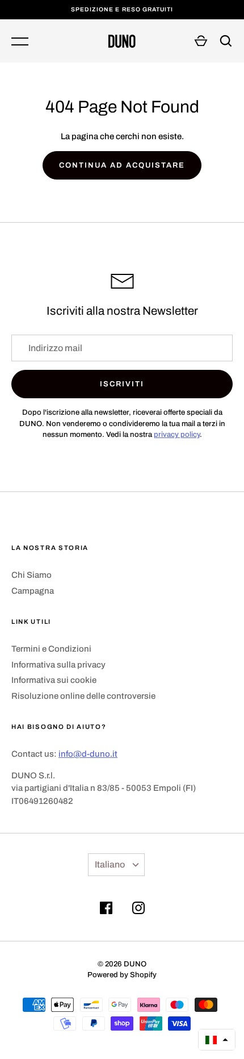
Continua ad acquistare (121, 165)
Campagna (32, 590)
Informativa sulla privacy (58, 664)
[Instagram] (138, 910)
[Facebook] (106, 910)
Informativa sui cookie (53, 680)
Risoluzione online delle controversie (83, 696)
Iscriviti (122, 384)
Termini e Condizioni (51, 648)
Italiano (110, 864)
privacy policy (177, 434)
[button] (217, 1039)
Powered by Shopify (122, 974)
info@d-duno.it (87, 753)
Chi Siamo (31, 574)
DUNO (135, 964)
